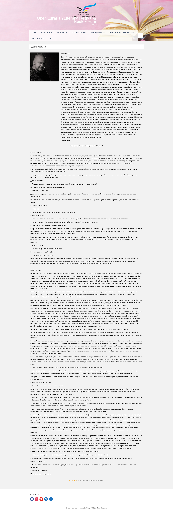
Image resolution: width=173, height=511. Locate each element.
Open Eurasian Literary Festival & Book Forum (66, 20)
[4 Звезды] (76, 480)
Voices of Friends (79, 33)
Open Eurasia (62, 33)
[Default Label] (41, 499)
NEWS (34, 33)
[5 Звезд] (79, 480)
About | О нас (46, 33)
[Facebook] (31, 499)
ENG (50, 38)
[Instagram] (36, 499)
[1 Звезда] (70, 480)
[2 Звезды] (72, 480)
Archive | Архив (38, 38)
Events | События (98, 33)
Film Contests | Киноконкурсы (122, 33)
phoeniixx (104, 508)
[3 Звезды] (74, 480)
